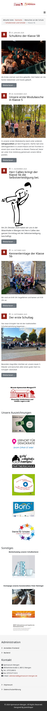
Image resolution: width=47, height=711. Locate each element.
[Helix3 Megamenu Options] (45, 12)
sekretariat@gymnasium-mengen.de (23, 676)
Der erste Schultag (21, 317)
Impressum (8, 685)
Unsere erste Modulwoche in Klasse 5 (26, 98)
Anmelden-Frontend (11, 648)
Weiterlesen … (9, 85)
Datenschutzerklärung (12, 689)
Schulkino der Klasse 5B (24, 36)
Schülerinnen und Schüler (15, 23)
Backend (6, 653)
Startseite (18, 20)
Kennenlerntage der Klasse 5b (26, 254)
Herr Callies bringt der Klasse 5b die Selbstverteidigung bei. (24, 174)
